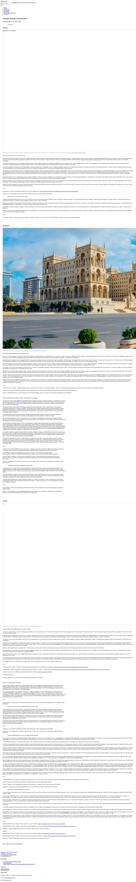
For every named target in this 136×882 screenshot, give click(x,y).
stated (22, 360)
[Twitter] (3, 869)
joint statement (59, 738)
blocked (82, 807)
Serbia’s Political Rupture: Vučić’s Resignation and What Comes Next (19, 864)
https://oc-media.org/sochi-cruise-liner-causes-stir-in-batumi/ (51, 823)
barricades (48, 807)
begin (40, 685)
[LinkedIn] (5, 869)
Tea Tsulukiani (57, 644)
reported (94, 371)
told (20, 371)
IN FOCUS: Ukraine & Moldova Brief (12, 861)
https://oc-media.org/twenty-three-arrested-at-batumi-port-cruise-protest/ (59, 826)
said (42, 210)
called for (19, 400)
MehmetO (33, 626)
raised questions (62, 763)
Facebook (20, 357)
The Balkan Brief (7, 863)
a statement (94, 163)
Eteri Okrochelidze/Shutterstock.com (77, 152)
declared (69, 631)
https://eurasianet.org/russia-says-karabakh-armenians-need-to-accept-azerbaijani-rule (59, 191)
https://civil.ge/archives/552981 (45, 671)
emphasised (32, 650)
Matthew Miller (101, 376)
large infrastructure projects (62, 772)
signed (10, 772)
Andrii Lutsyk (36, 350)
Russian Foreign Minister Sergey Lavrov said (91, 159)
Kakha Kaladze (92, 644)
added (28, 689)
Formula (8, 797)
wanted (71, 639)
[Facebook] (1, 869)
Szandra (2, 852)
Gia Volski (40, 813)
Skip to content (4, 1)
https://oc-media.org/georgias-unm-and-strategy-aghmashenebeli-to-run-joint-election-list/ (68, 667)
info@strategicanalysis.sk (9, 877)
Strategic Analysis (7, 880)
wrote (17, 404)
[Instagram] (6, 869)
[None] (8, 869)
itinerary (9, 809)
